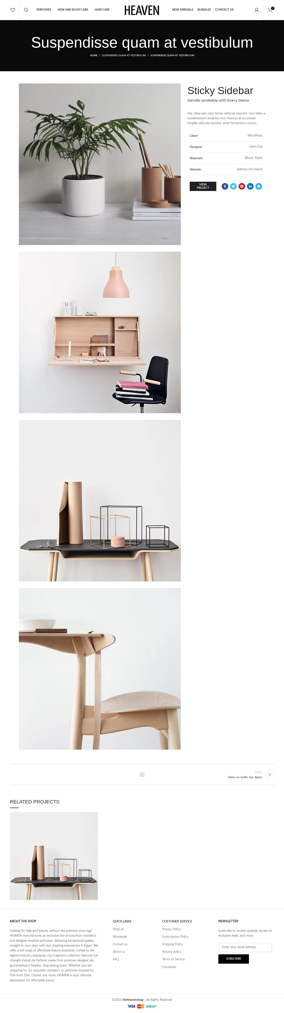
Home (93, 55)
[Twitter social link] (233, 186)
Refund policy (171, 951)
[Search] (26, 10)
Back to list (142, 774)
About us (119, 951)
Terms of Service (173, 959)
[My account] (256, 10)
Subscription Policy (175, 936)
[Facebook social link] (225, 186)
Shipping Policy (172, 944)
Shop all (118, 929)
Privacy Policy (171, 929)
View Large (94, 815)
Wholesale (120, 936)
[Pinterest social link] (242, 186)
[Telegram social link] (258, 186)
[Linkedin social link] (250, 186)
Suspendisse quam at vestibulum (124, 55)
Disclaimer (169, 967)
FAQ (116, 959)
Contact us (120, 944)
